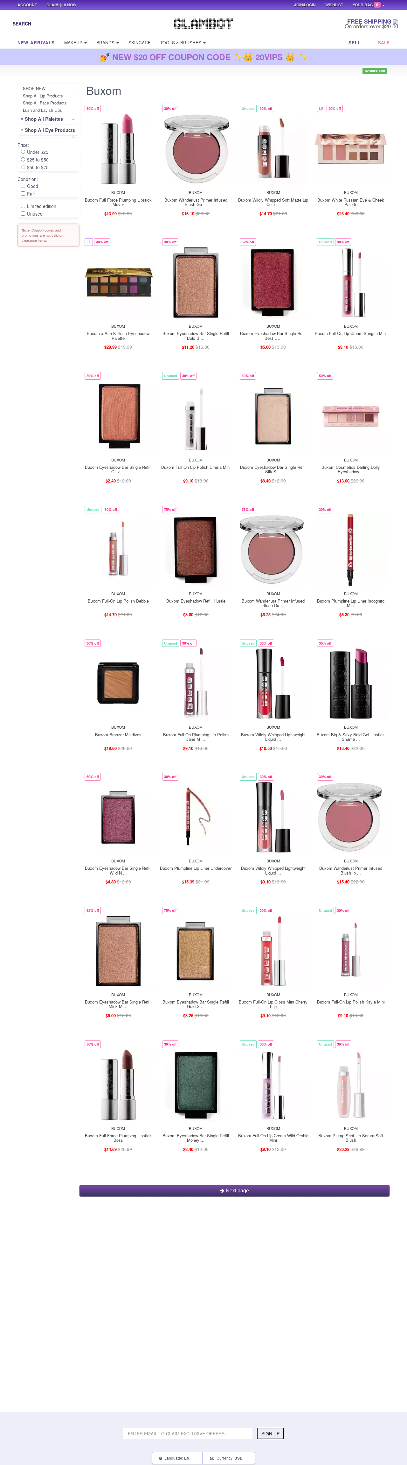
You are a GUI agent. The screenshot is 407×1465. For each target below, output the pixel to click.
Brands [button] (106, 42)
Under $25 (37, 152)
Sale (384, 42)
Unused (34, 214)
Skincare (139, 42)
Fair (30, 193)
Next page (236, 1190)
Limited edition (41, 206)
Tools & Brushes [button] (181, 42)
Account (27, 5)
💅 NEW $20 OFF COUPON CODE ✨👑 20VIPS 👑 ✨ (203, 57)
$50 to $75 (37, 167)
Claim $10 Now (61, 5)
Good (32, 186)
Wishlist (334, 5)
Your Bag (365, 5)
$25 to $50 (37, 159)
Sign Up (270, 1433)
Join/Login (305, 5)
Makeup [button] (74, 42)
